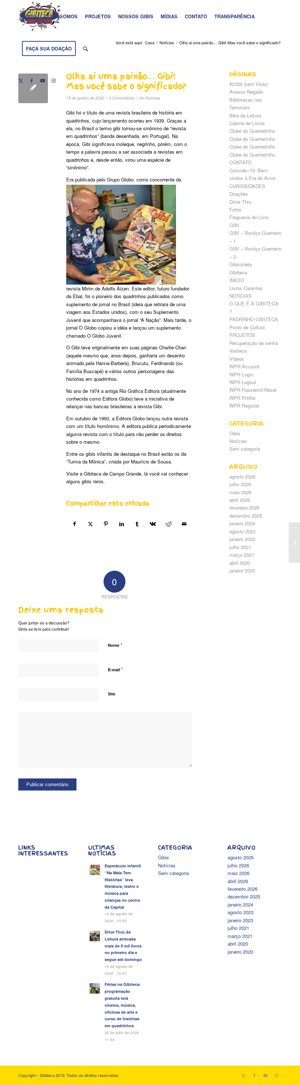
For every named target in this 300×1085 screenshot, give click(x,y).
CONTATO (240, 162)
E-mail (115, 669)
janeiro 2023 (242, 539)
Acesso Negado (246, 91)
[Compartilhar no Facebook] (74, 523)
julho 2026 (240, 484)
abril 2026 (239, 499)
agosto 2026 (242, 476)
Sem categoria (244, 448)
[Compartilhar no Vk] (153, 523)
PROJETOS (242, 334)
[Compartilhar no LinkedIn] (121, 523)
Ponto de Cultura (247, 327)
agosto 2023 (242, 531)
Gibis (234, 433)
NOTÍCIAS (240, 295)
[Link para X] (20, 80)
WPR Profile (242, 397)
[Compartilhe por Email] (184, 523)
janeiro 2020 (242, 570)
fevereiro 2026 (244, 507)
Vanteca (238, 350)
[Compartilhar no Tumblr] (137, 523)
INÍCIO (236, 280)
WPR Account (244, 366)
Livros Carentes (246, 288)
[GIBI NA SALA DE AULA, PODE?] (294, 542)
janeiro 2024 (242, 523)
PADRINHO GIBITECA (253, 319)
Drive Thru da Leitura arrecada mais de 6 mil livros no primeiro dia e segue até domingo (123, 945)
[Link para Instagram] (53, 80)
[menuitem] (29, 16)
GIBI (234, 225)
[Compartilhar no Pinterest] (106, 523)
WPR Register (244, 405)
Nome (115, 644)
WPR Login (241, 374)
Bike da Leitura (245, 115)
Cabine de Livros (247, 123)
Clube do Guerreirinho (252, 130)
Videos (236, 358)
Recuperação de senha (253, 342)
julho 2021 (240, 547)
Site (111, 694)
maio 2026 (240, 492)
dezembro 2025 (245, 515)
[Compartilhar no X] (90, 523)
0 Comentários (122, 98)
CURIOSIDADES (247, 186)
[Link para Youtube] (42, 80)
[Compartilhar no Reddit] (168, 523)
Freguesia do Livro (249, 217)
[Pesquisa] (85, 49)
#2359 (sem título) (248, 83)
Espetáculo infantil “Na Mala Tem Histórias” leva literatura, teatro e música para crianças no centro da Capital (123, 886)
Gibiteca (238, 272)
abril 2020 (239, 562)
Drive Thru (240, 201)
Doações (238, 193)
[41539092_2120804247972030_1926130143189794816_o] (33, 88)
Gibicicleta (240, 264)
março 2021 (241, 554)
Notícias (153, 98)
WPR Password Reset (253, 389)
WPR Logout (242, 382)
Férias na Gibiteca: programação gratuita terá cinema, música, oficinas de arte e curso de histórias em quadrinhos (123, 1004)
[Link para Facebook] (31, 80)
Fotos (235, 209)
